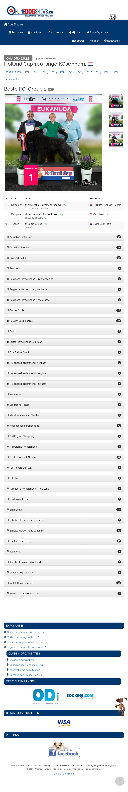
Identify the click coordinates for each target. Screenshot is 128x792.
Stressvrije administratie (21, 660)
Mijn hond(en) (12, 79)
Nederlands (113, 40)
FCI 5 (63, 72)
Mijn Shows (36, 32)
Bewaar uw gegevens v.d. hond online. (27, 642)
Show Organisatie (98, 32)
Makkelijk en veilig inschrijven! (23, 637)
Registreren (78, 40)
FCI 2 (36, 72)
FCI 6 (72, 72)
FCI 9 (98, 72)
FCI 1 (27, 72)
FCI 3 (45, 72)
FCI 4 (54, 72)
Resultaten (17, 32)
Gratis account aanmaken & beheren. (26, 632)
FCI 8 (89, 72)
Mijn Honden (57, 32)
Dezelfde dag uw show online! (25, 675)
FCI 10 (107, 72)
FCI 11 (117, 72)
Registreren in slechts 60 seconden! (26, 647)
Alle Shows (15, 24)
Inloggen (94, 40)
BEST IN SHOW (13, 72)
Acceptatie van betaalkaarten (24, 670)
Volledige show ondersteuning (26, 665)
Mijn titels (76, 32)
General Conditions (64, 773)
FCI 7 (80, 72)
